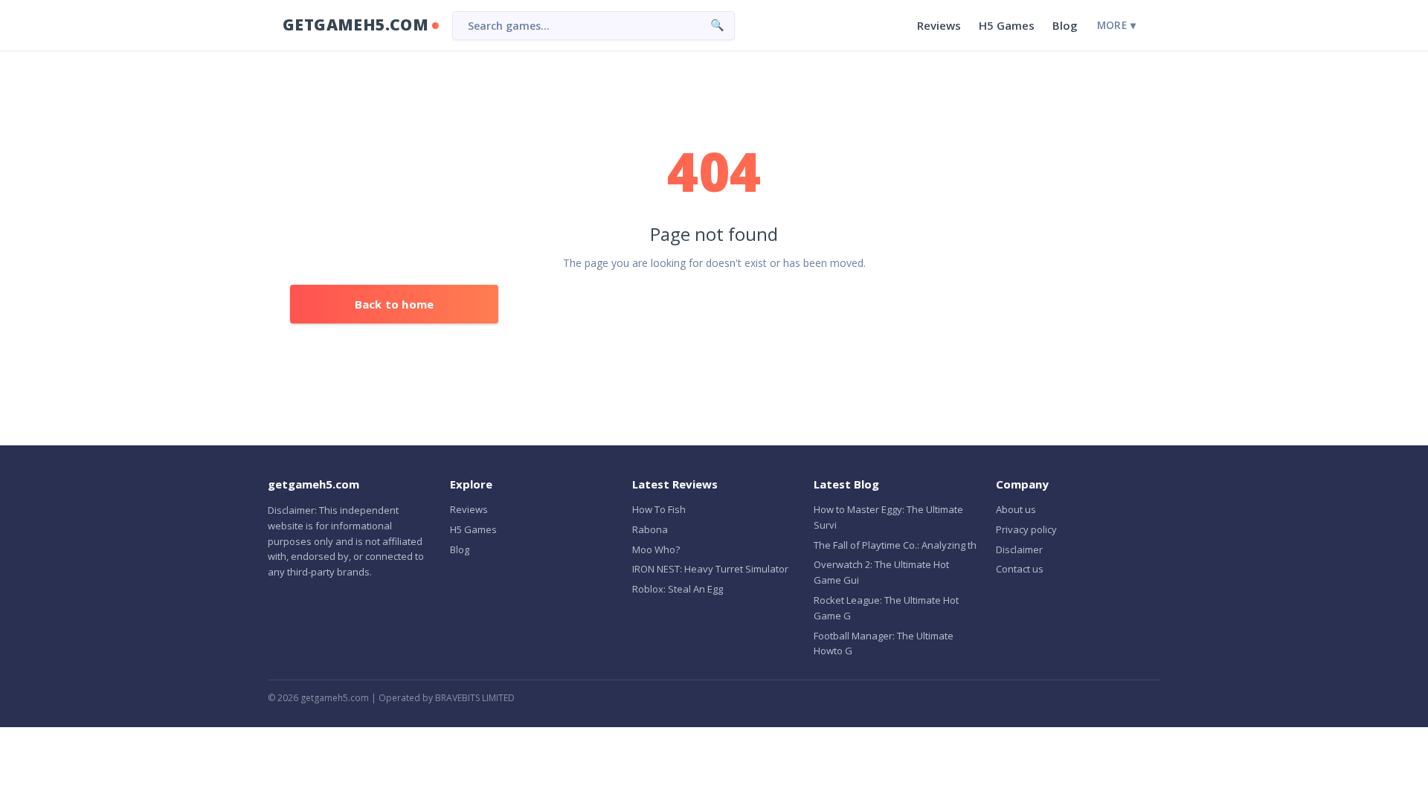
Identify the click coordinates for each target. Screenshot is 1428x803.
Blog (1065, 25)
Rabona (650, 529)
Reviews (939, 25)
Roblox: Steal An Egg (677, 589)
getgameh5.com (355, 24)
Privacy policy (1026, 529)
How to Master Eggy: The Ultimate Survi (888, 517)
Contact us (1019, 568)
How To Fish (659, 509)
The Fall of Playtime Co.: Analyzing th (895, 545)
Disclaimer (1019, 549)
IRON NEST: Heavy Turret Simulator (710, 568)
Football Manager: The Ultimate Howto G (883, 643)
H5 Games (1007, 25)
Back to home (394, 304)
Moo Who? (656, 549)
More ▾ (1116, 25)
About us (1016, 509)
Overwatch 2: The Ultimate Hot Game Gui (881, 572)
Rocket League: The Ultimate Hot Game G (886, 607)
